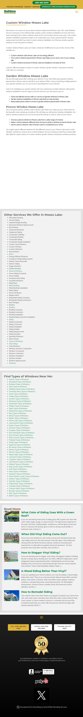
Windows (12, 363)
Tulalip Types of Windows (18, 396)
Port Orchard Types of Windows (21, 435)
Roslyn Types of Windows (18, 416)
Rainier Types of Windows (18, 418)
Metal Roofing (14, 286)
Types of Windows (16, 341)
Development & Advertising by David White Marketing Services (43, 707)
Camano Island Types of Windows (21, 488)
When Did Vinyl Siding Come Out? (44, 534)
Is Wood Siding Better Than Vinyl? (44, 570)
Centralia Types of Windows (19, 486)
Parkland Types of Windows (19, 384)
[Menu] (76, 12)
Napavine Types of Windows (19, 445)
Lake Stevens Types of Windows (21, 462)
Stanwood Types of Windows (20, 401)
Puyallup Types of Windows (19, 430)
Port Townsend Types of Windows (21, 433)
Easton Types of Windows (18, 425)
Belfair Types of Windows (18, 496)
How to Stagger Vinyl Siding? (40, 552)
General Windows (15, 271)
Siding (11, 319)
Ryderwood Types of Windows (20, 411)
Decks (11, 254)
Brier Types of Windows (18, 493)
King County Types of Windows (20, 467)
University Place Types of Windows (22, 391)
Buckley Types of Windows (19, 491)
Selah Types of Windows (18, 408)
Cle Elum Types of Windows (19, 428)
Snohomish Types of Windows (20, 404)
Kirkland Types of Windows (19, 464)
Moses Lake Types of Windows (20, 421)
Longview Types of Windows (19, 459)
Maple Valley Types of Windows (21, 455)
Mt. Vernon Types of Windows (20, 447)
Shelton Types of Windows (19, 406)
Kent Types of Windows (18, 469)
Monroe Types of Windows (19, 452)
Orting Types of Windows (18, 442)
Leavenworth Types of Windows (21, 423)
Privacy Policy (57, 658)
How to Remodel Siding (36, 591)
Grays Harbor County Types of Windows (24, 476)
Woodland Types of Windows (20, 382)
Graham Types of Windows (19, 479)
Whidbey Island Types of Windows (22, 389)
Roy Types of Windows (17, 413)
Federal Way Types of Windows (20, 484)
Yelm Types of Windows (18, 387)
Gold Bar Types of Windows (19, 481)
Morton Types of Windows (19, 450)
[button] (41, 2)
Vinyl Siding (13, 344)
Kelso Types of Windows (18, 471)
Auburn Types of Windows (19, 379)
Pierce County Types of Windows (21, 438)
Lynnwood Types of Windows (20, 457)
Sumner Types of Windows (19, 399)
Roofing (12, 307)
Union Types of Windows (18, 394)
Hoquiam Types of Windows (19, 474)
